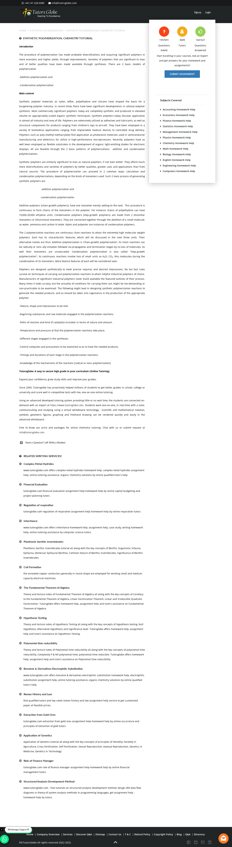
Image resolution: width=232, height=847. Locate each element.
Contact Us (115, 834)
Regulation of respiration (38, 505)
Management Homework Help (180, 131)
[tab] (82, 442)
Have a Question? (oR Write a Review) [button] (45, 443)
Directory (199, 834)
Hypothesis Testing (35, 618)
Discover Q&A (84, 834)
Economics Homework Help (179, 115)
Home (22, 30)
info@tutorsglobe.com (64, 3)
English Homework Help (177, 160)
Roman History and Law (38, 694)
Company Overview (48, 834)
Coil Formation (32, 567)
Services (68, 834)
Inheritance (31, 521)
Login (208, 12)
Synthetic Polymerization (46, 30)
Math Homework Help (175, 148)
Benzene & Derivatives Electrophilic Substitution (53, 668)
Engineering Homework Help (179, 165)
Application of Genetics (37, 735)
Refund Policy (142, 834)
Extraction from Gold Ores (40, 715)
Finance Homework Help (177, 120)
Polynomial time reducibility (40, 643)
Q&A (187, 834)
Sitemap (100, 834)
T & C (128, 834)
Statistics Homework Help (178, 126)
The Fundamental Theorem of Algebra (46, 587)
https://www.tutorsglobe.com (66, 405)
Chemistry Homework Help (178, 143)
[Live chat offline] (223, 838)
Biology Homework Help (177, 154)
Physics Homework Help (177, 137)
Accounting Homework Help (179, 109)
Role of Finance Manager (39, 761)
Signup (197, 12)
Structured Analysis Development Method (49, 781)
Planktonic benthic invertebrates (43, 541)
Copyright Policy (163, 834)
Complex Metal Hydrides (39, 464)
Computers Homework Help (179, 171)
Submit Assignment (182, 74)
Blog (179, 834)
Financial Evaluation (36, 484)
